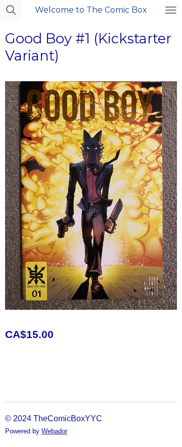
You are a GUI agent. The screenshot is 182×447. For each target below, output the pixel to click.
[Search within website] (11, 10)
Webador (54, 431)
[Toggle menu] (171, 10)
